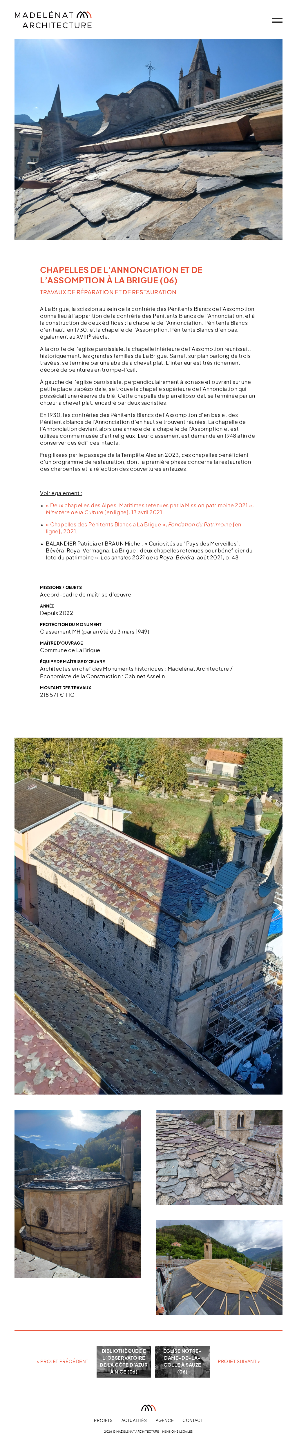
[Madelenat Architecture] (68, 19)
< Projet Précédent (62, 1361)
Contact (192, 1421)
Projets (103, 1421)
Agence (165, 1421)
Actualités (134, 1421)
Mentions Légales (177, 1431)
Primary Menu (277, 20)
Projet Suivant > (239, 1361)
